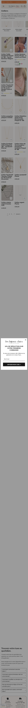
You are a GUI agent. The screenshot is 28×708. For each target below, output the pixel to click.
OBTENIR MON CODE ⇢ (14, 364)
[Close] (25, 339)
